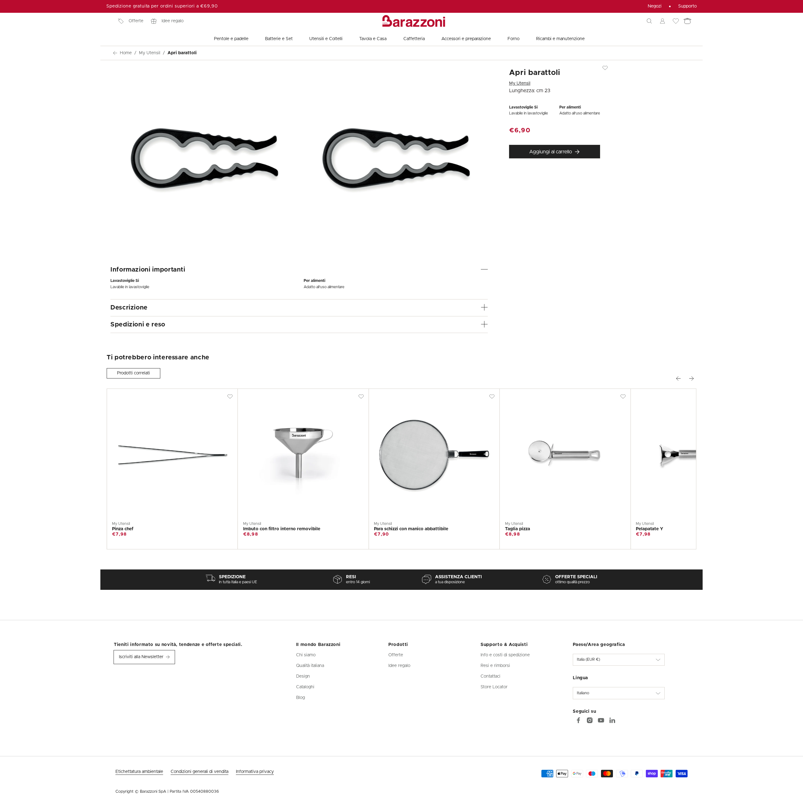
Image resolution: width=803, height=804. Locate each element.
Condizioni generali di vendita (199, 772)
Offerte (136, 21)
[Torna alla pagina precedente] (115, 53)
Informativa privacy (255, 772)
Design (303, 676)
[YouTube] (601, 720)
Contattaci (490, 676)
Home (126, 53)
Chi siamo (306, 655)
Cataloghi (305, 687)
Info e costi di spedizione (505, 655)
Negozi (655, 6)
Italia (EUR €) (588, 660)
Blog (300, 698)
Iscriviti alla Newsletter (141, 657)
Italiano (583, 693)
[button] (649, 21)
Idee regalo (172, 21)
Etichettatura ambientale (139, 772)
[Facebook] (578, 720)
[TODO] (612, 720)
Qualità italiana (310, 666)
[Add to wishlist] (605, 67)
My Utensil (149, 53)
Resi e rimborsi (495, 666)
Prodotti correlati (133, 373)
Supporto (687, 6)
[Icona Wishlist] (675, 21)
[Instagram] (589, 720)
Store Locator (494, 687)
